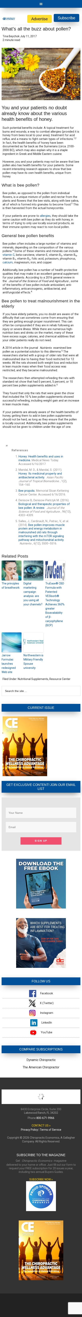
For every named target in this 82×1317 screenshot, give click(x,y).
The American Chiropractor (41, 1067)
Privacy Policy (29, 1129)
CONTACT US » (41, 1125)
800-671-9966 (45, 1118)
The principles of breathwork (11, 585)
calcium (8, 262)
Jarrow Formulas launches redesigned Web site (9, 664)
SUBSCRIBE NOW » (41, 1179)
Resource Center (59, 679)
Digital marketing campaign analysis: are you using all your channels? (32, 594)
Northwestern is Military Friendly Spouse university (33, 661)
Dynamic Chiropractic (41, 1060)
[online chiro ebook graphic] (41, 907)
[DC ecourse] (41, 967)
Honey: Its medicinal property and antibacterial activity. (40, 475)
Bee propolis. (27, 490)
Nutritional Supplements (33, 679)
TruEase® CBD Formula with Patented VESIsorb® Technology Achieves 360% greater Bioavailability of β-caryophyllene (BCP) (54, 604)
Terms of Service (50, 1129)
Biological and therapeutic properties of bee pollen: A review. (44, 506)
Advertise (39, 19)
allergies (45, 216)
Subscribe (66, 18)
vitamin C (9, 255)
